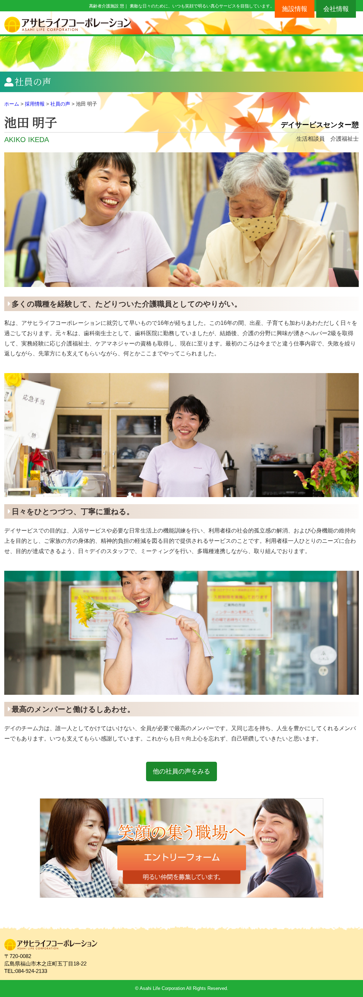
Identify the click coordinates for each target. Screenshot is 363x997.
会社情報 (336, 8)
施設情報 (294, 8)
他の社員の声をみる (181, 771)
